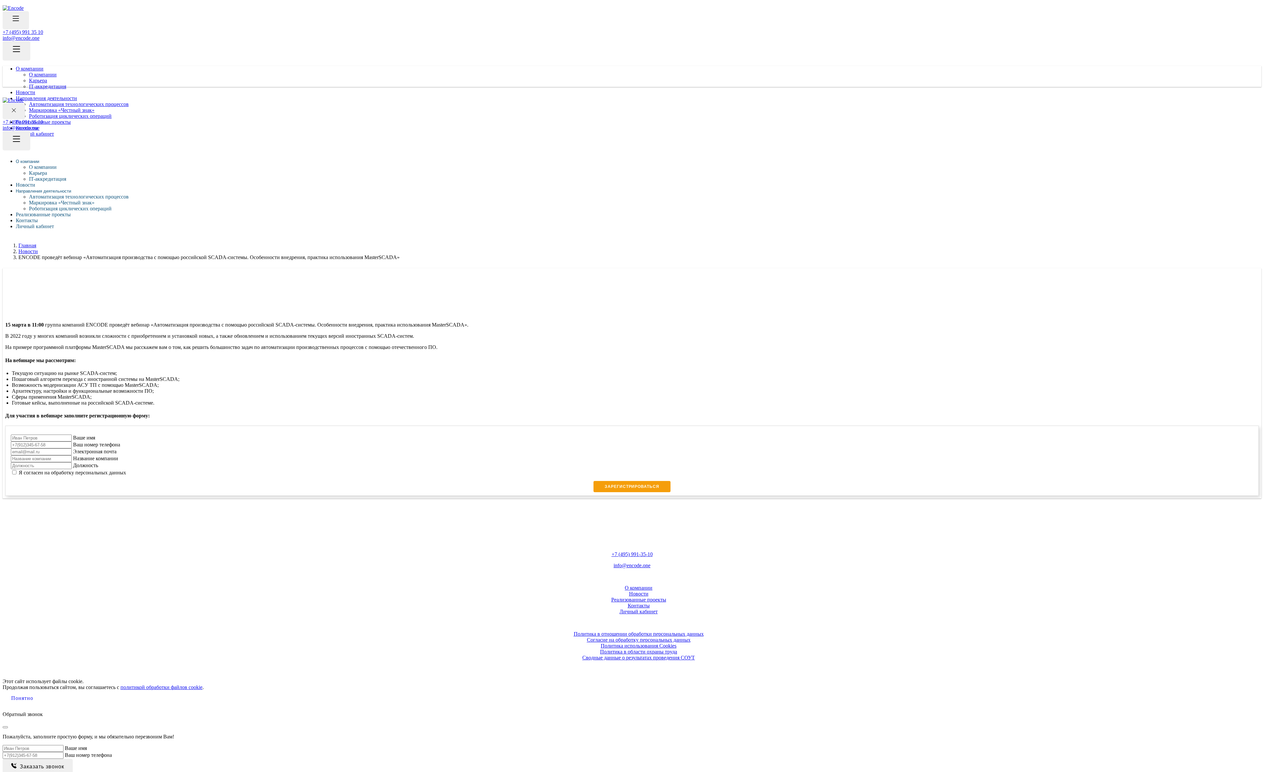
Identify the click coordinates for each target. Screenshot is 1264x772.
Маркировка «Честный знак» (61, 202)
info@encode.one (21, 38)
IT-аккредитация (47, 86)
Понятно (22, 698)
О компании (29, 68)
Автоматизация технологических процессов (79, 197)
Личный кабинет (35, 226)
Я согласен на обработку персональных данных (72, 472)
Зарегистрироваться (632, 486)
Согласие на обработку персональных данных (639, 640)
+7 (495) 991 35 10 (23, 32)
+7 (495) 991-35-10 (632, 554)
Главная (27, 245)
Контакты (27, 220)
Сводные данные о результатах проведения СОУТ (638, 657)
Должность (85, 465)
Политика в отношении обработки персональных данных (639, 634)
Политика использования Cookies (638, 646)
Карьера (38, 80)
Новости (25, 92)
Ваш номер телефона (96, 444)
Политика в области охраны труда (638, 651)
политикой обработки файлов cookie (161, 687)
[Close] (5, 727)
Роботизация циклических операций (70, 208)
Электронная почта (95, 451)
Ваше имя (84, 437)
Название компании (95, 458)
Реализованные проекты (43, 214)
